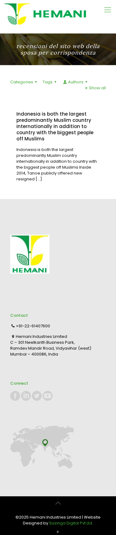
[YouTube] (58, 531)
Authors (76, 82)
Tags (48, 82)
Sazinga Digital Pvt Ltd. (71, 523)
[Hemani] (58, 16)
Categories (21, 82)
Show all (97, 88)
